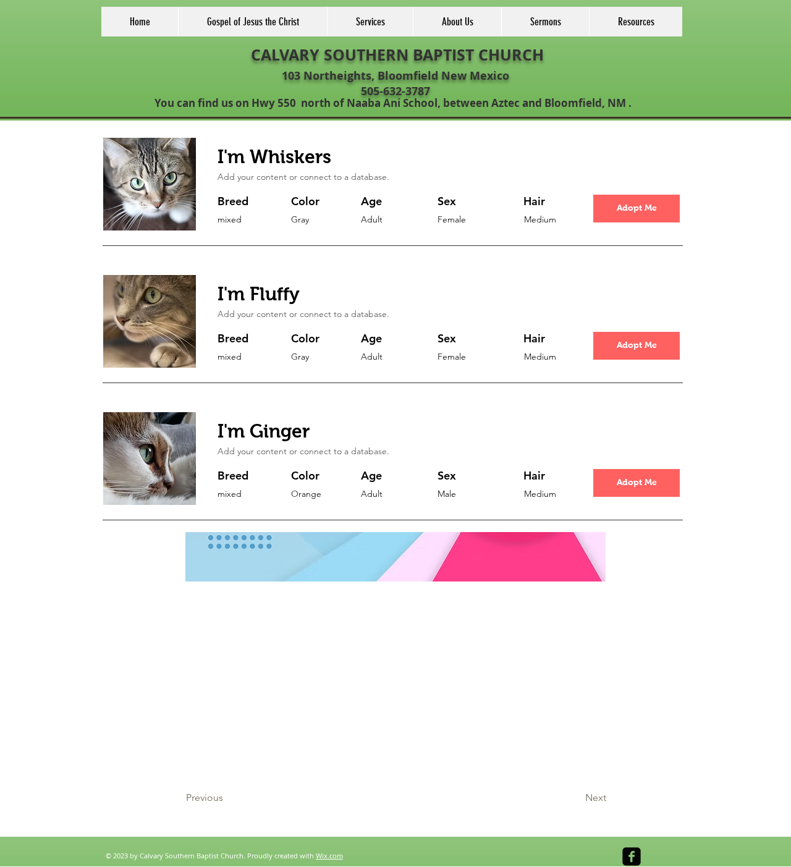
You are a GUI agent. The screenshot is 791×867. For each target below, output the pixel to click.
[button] (636, 208)
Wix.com (329, 855)
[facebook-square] (631, 856)
